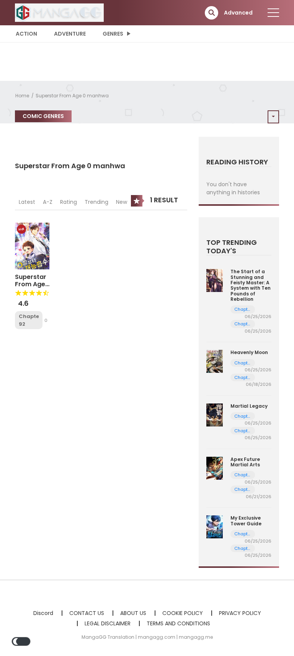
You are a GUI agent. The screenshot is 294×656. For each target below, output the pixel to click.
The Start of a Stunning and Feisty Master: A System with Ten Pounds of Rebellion (250, 285)
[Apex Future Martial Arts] (214, 468)
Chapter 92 (29, 320)
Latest (27, 202)
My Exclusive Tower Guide (245, 520)
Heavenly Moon (249, 352)
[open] (273, 12)
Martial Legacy (249, 406)
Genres (113, 34)
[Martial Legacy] (214, 414)
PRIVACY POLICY (240, 613)
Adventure (70, 34)
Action (26, 34)
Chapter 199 (243, 309)
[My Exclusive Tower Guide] (214, 526)
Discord (43, 613)
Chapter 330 (243, 489)
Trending (96, 202)
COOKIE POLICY (182, 613)
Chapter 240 (243, 416)
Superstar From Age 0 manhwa (72, 95)
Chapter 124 (243, 548)
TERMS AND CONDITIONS (178, 623)
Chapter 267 (243, 377)
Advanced (238, 12)
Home (22, 95)
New (121, 202)
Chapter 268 (243, 363)
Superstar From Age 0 (30, 284)
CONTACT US (86, 613)
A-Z (47, 202)
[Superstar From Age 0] (32, 245)
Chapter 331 (243, 475)
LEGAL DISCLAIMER (108, 623)
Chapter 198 (243, 324)
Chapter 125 (243, 534)
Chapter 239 (243, 431)
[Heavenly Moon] (214, 361)
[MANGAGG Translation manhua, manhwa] (59, 12)
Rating (68, 202)
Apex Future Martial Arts (245, 462)
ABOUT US (133, 613)
